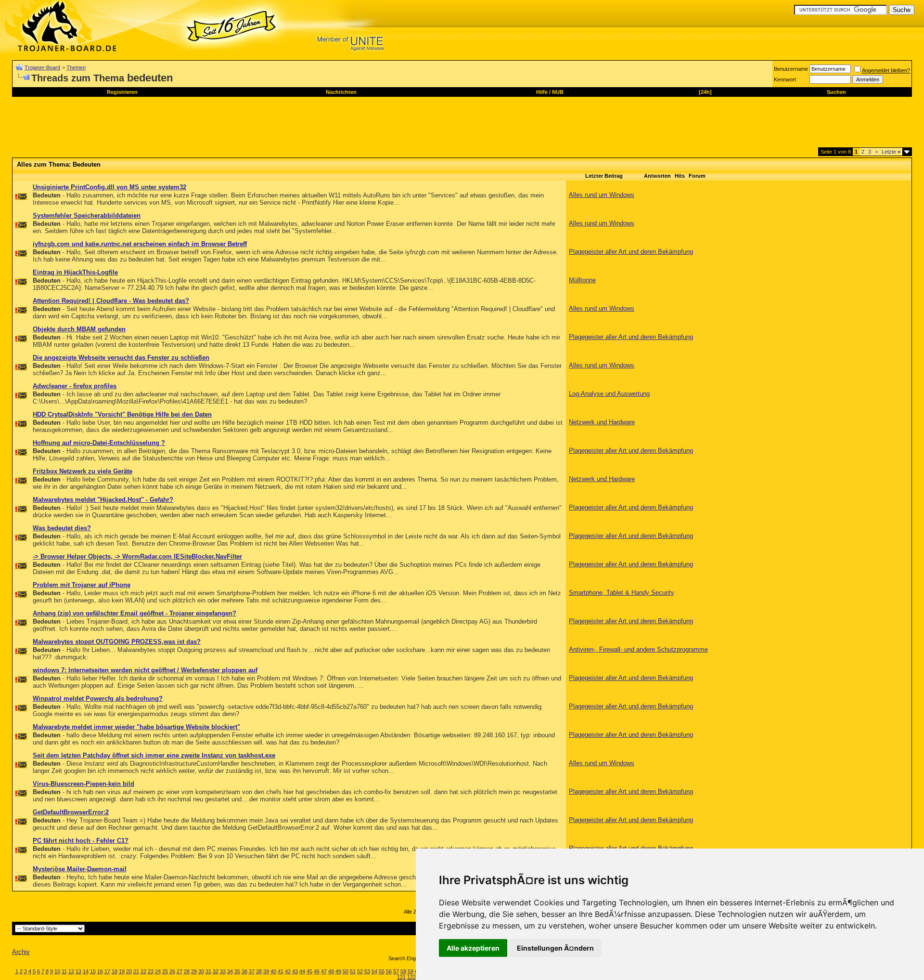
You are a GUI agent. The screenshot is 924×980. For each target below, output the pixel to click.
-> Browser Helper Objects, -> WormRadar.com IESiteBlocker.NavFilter (137, 556)
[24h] (705, 92)
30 (201, 971)
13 (78, 971)
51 (353, 971)
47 (324, 971)
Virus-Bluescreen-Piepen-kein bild (83, 783)
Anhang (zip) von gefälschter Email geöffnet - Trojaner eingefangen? (134, 613)
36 (244, 971)
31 (208, 971)
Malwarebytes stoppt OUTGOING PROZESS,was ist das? (117, 641)
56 (389, 971)
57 (396, 971)
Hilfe (542, 92)
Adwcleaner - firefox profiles (74, 386)
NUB (558, 92)
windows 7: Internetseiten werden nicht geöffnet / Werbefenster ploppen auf (145, 670)
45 (309, 971)
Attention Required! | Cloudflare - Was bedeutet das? (111, 300)
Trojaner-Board (42, 67)
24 (158, 971)
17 (107, 971)
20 (129, 971)
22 (143, 971)
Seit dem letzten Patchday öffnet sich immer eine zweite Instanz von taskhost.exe (154, 755)
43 (295, 971)
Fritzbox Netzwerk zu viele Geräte (82, 471)
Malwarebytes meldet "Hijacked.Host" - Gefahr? (103, 499)
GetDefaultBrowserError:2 (71, 812)
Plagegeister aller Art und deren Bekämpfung (631, 251)
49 (338, 971)
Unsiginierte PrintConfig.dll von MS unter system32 (109, 187)
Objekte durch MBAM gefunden (79, 329)
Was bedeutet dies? (62, 528)
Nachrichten (341, 92)
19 (122, 971)
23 (151, 971)
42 (288, 971)
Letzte (891, 152)
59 (410, 971)
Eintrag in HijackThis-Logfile (75, 272)
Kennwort (785, 79)
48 (331, 971)
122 (411, 977)
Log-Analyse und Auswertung (609, 393)
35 (237, 971)
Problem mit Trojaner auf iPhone (81, 584)
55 (382, 971)
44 (302, 971)
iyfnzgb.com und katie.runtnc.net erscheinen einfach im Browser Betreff (140, 244)
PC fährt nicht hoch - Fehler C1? (80, 840)
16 (100, 971)
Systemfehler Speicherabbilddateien (87, 215)
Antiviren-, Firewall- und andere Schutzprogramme (638, 649)
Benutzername (791, 69)
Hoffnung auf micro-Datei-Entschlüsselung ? (99, 442)
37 (252, 971)
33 (223, 971)
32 (215, 971)
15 (93, 971)
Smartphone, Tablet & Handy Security (621, 592)
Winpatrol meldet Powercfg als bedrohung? (98, 698)
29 (194, 971)
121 (401, 977)
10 (57, 971)
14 (86, 971)
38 (259, 971)
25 (165, 971)
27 (179, 971)
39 (266, 971)
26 (172, 971)
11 (64, 971)
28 (187, 971)
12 (71, 971)
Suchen (836, 92)
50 (345, 971)
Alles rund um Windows (601, 194)
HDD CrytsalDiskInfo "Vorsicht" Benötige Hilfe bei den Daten (122, 414)
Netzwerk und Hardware (602, 422)
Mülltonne (582, 280)
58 (403, 971)
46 (317, 971)
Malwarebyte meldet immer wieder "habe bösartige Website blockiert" (136, 727)
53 (367, 971)
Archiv (21, 951)
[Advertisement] (187, 125)
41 (280, 971)
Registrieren (122, 92)
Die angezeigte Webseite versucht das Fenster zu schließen (121, 357)
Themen (76, 67)
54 (374, 971)
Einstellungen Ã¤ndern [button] (555, 948)
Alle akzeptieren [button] (473, 948)
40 (273, 971)
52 (360, 971)
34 (230, 971)
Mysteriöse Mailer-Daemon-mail (80, 869)
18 (114, 971)
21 (136, 971)
